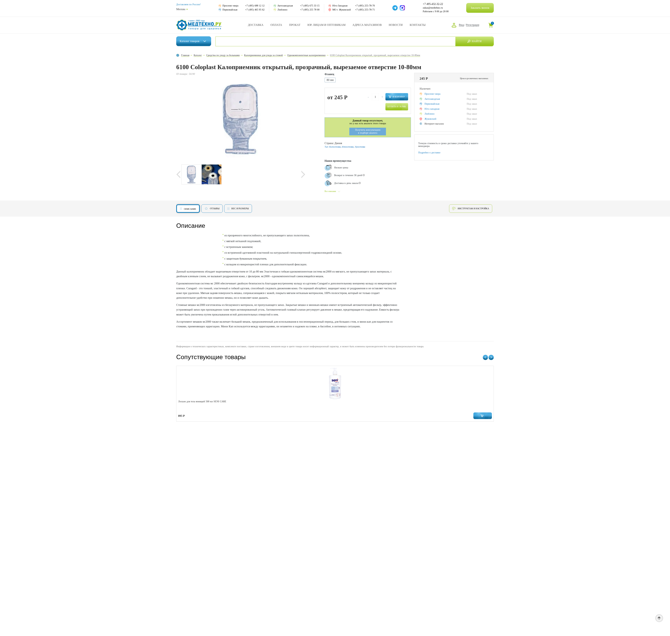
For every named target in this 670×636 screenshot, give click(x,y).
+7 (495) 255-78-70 (365, 5)
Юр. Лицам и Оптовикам (326, 24)
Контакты (418, 24)
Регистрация (472, 25)
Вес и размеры (240, 208)
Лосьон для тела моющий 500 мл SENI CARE (202, 401)
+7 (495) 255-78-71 (365, 9)
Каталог (189, 41)
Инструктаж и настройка (473, 208)
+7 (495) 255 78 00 (309, 9)
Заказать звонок (480, 7)
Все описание (330, 191)
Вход (461, 25)
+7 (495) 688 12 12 (255, 5)
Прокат (294, 24)
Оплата (276, 24)
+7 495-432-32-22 (433, 4)
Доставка (255, 24)
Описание (190, 209)
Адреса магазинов (367, 24)
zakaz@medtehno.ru (433, 7)
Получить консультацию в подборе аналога (367, 131)
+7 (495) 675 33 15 (309, 5)
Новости (396, 24)
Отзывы (214, 208)
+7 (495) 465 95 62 (255, 9)
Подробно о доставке (429, 152)
